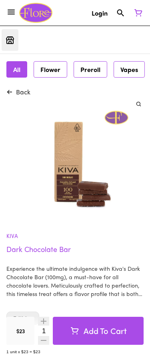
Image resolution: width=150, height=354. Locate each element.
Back (23, 91)
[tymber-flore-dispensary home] (35, 13)
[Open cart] (137, 13)
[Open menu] (11, 12)
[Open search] (120, 13)
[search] (139, 104)
